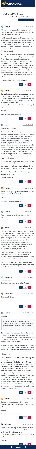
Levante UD (5, 17)
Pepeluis (7, 26)
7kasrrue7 (8, 227)
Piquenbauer (9, 293)
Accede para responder (26, 20)
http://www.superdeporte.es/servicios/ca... (11, 114)
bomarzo (7, 90)
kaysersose (8, 277)
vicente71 (8, 424)
